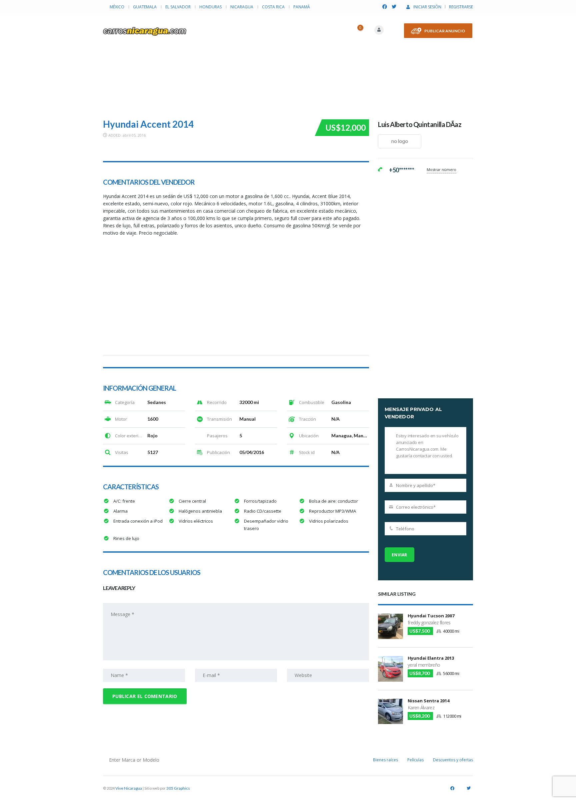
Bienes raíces (385, 760)
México (117, 7)
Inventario (225, 25)
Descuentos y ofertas (453, 760)
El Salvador (178, 7)
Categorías (268, 25)
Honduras (210, 7)
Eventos (308, 25)
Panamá (301, 7)
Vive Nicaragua (128, 788)
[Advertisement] (288, 63)
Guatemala (145, 7)
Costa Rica (273, 7)
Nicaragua (241, 7)
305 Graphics (178, 788)
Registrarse (461, 7)
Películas (415, 760)
